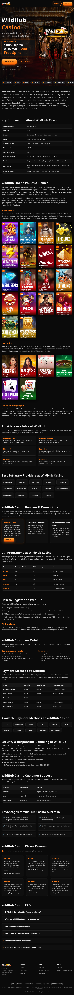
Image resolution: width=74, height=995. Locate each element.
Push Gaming (21, 489)
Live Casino (23, 970)
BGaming (63, 482)
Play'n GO (35, 482)
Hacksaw (22, 482)
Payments (42, 973)
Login (56, 3)
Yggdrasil (21, 495)
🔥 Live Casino (59, 82)
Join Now (9, 61)
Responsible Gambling (64, 970)
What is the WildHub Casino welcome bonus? (21, 919)
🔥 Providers (7, 82)
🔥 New (25, 82)
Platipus (48, 495)
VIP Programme (44, 970)
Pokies (22, 968)
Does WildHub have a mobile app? (17, 940)
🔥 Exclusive (47, 82)
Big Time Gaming (63, 489)
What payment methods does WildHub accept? (22, 947)
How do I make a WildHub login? (16, 926)
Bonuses (41, 968)
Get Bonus (26, 61)
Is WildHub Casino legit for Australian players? (22, 912)
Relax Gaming (7, 495)
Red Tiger (48, 489)
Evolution (49, 482)
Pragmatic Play (8, 482)
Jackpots (22, 973)
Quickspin (35, 495)
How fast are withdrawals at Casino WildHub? (21, 933)
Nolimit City (8, 489)
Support (59, 968)
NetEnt (34, 489)
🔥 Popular (35, 82)
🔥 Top (17, 82)
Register (68, 3)
